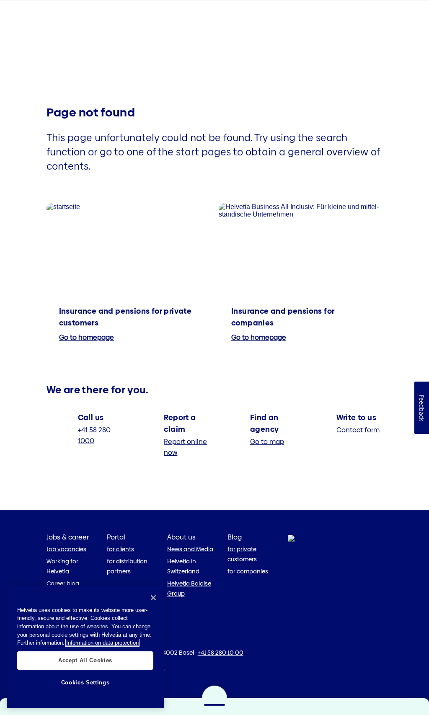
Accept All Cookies (85, 660)
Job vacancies (66, 549)
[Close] (153, 598)
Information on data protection (102, 643)
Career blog (63, 583)
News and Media (190, 549)
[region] (85, 646)
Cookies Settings (85, 682)
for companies (247, 571)
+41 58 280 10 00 (220, 652)
